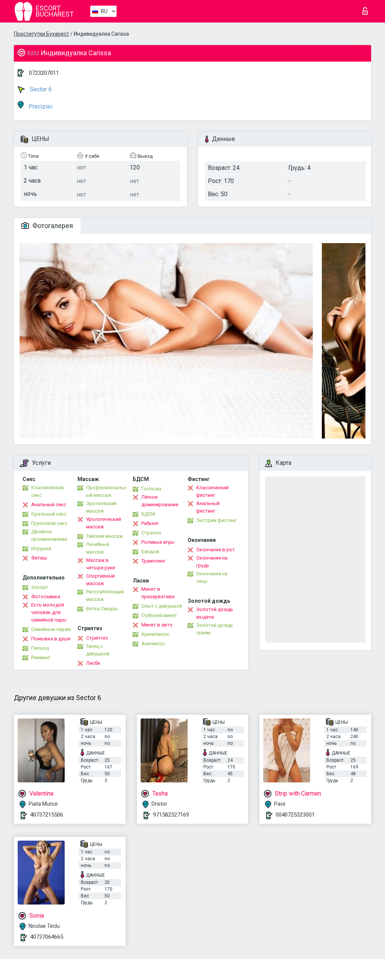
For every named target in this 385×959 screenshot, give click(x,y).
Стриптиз (97, 638)
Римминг (40, 657)
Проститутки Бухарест (41, 34)
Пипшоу (40, 648)
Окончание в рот (215, 549)
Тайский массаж (104, 536)
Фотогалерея (52, 226)
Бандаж (150, 551)
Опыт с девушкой (161, 606)
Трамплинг (153, 561)
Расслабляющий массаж (105, 595)
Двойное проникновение (49, 535)
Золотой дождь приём (214, 628)
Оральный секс (49, 514)
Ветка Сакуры (102, 608)
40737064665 (46, 936)
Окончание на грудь (211, 561)
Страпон (151, 532)
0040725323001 (295, 814)
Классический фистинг (212, 491)
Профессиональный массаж (106, 491)
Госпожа (151, 489)
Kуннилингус (155, 634)
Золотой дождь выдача (214, 613)
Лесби (93, 663)
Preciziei (39, 106)
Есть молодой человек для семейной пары (49, 612)
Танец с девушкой (97, 649)
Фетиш (39, 558)
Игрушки (41, 548)
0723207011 (44, 73)
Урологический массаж (103, 522)
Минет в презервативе (157, 592)
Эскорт (39, 587)
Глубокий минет (159, 615)
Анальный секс (48, 504)
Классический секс (47, 491)
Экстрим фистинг (216, 520)
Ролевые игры (157, 542)
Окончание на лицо (211, 577)
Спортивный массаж (100, 579)
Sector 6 (40, 89)
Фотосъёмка (45, 596)
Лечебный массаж (97, 548)
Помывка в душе (50, 638)
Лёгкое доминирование (159, 500)
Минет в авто (157, 625)
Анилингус (153, 643)
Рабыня (149, 523)
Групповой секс (49, 523)
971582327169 (171, 814)
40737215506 (46, 814)
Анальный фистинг (208, 507)
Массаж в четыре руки (100, 563)
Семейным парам (51, 629)
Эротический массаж (101, 507)
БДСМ (148, 514)
